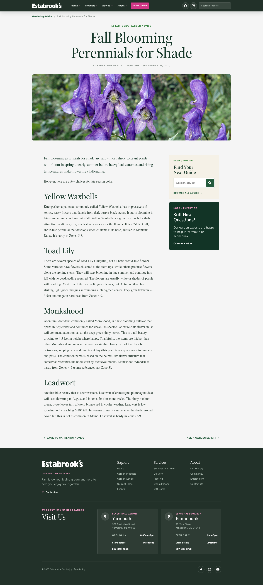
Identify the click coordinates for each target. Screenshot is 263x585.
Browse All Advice (188, 193)
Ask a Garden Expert (203, 437)
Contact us (52, 492)
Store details (119, 542)
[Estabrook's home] (62, 463)
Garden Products (126, 473)
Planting (158, 478)
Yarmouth (121, 518)
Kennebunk (187, 518)
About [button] (121, 5)
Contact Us (183, 243)
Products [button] (90, 5)
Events (121, 488)
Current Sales (125, 483)
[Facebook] (201, 569)
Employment (197, 478)
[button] (193, 5)
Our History (196, 468)
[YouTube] (218, 569)
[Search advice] (210, 183)
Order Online (140, 5)
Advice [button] (106, 5)
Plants (120, 468)
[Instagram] (209, 569)
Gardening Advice (42, 16)
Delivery (158, 473)
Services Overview (164, 468)
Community (196, 473)
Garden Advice (125, 478)
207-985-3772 (184, 549)
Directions (148, 542)
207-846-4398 (120, 549)
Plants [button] (74, 5)
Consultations (161, 483)
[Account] (185, 5)
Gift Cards (159, 488)
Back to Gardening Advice (64, 437)
